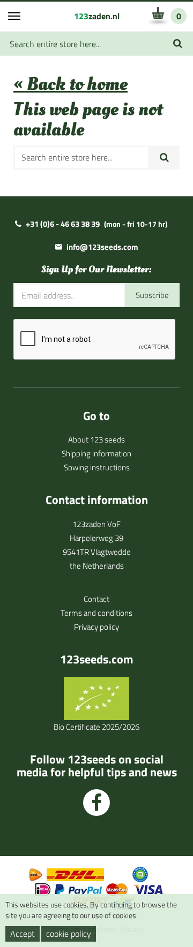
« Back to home (70, 84)
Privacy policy (96, 627)
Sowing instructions (97, 467)
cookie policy (68, 933)
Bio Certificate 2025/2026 (96, 727)
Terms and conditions (96, 613)
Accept (22, 933)
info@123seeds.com (102, 247)
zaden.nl (97, 16)
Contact (96, 599)
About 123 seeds (96, 439)
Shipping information (96, 453)
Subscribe (152, 295)
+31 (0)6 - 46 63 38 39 (63, 224)
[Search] (177, 44)
